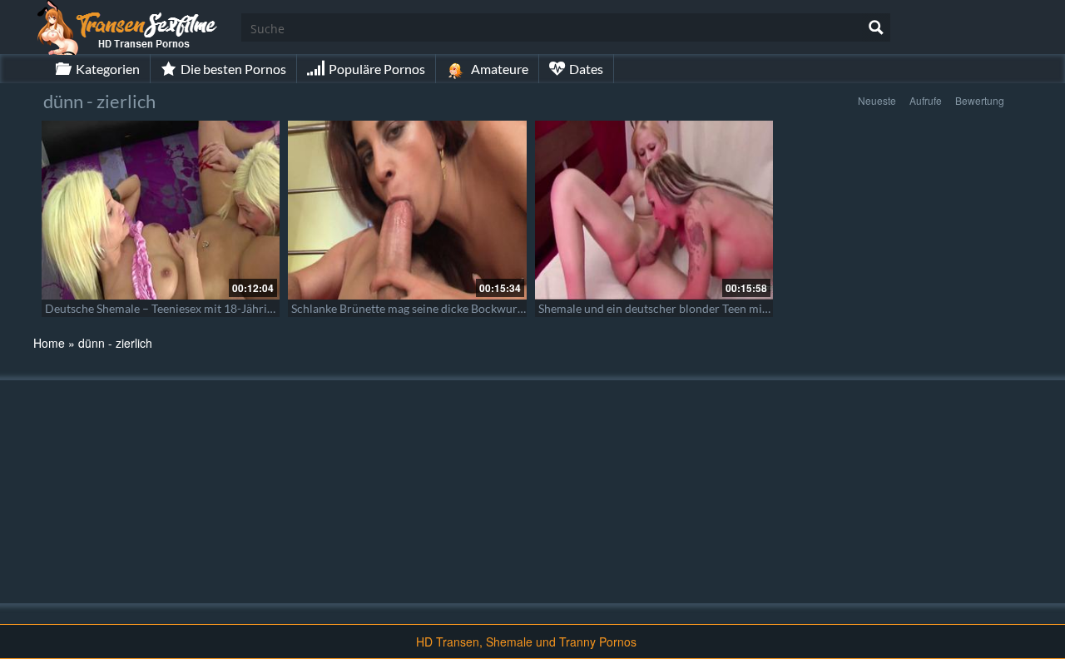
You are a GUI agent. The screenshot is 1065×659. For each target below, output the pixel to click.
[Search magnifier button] (876, 27)
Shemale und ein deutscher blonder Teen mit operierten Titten (697, 308)
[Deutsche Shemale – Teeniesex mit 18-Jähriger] (161, 210)
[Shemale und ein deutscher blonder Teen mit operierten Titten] (654, 210)
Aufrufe (925, 100)
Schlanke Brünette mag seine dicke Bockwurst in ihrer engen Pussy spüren (481, 308)
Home (49, 342)
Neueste (877, 100)
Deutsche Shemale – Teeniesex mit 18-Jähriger (164, 308)
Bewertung (979, 100)
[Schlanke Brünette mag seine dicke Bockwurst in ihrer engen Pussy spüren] (407, 210)
